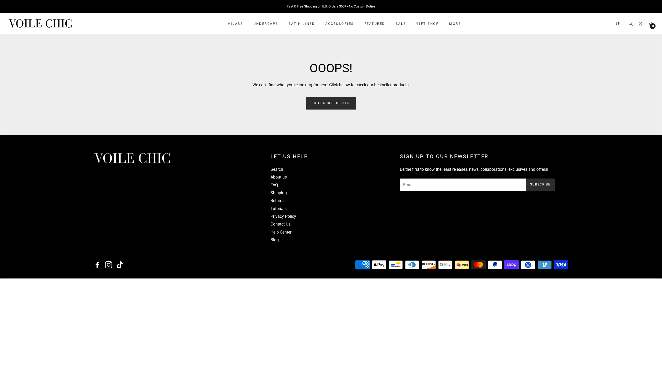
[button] (629, 23)
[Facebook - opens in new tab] (97, 264)
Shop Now (363, 6)
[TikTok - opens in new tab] (120, 264)
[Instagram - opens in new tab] (108, 264)
